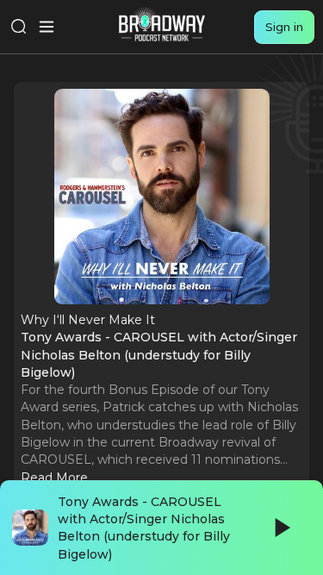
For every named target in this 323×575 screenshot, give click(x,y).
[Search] (18, 26)
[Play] (280, 527)
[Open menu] (46, 26)
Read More (54, 477)
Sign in (284, 27)
